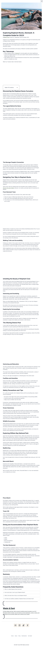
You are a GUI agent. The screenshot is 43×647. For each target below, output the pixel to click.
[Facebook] (27, 625)
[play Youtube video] (21, 74)
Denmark (17, 53)
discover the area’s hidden (8, 188)
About (16, 635)
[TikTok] (23, 625)
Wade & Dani (6, 37)
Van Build (30, 635)
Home (12, 635)
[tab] (21, 589)
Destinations (24, 635)
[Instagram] (19, 625)
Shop (19, 635)
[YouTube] (15, 625)
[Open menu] (41, 1)
